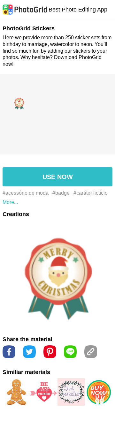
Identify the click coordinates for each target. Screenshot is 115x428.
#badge (61, 193)
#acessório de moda (26, 193)
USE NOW (57, 176)
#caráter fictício (90, 193)
